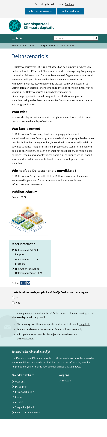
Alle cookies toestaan (40, 11)
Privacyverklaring (24, 391)
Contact (19, 397)
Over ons (20, 381)
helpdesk (84, 324)
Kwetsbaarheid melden (27, 412)
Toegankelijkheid (24, 407)
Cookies (69, 4)
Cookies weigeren (70, 11)
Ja (17, 297)
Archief (19, 402)
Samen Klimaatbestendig (68, 329)
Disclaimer (21, 386)
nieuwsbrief (26, 338)
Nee (18, 302)
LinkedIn (65, 334)
